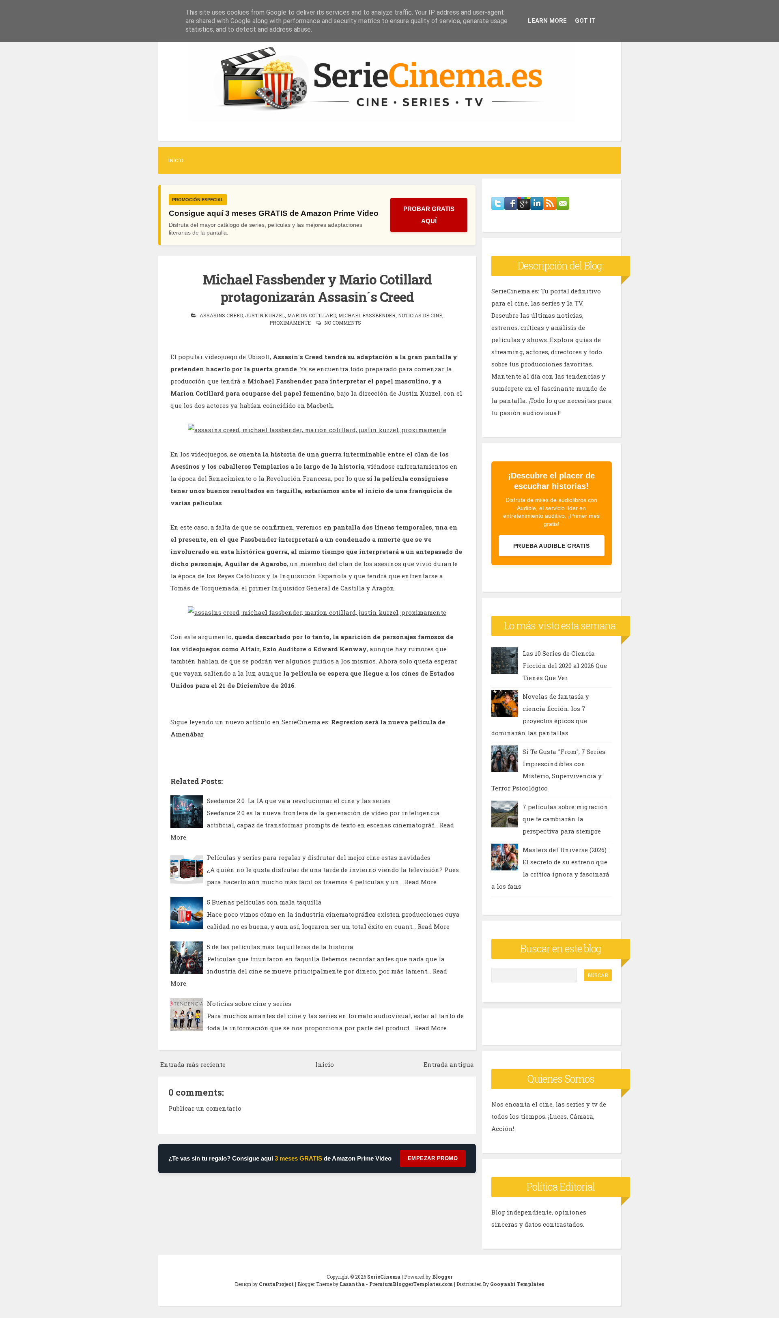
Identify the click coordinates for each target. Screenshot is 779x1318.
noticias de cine (420, 315)
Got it (585, 20)
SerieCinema (383, 1276)
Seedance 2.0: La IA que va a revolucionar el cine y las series (299, 801)
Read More (421, 882)
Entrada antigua (449, 1064)
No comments (342, 322)
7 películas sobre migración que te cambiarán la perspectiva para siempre (565, 819)
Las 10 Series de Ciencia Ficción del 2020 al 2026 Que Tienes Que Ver (565, 665)
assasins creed (221, 315)
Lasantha (352, 1284)
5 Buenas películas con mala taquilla (264, 902)
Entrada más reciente (193, 1064)
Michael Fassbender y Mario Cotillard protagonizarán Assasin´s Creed (317, 288)
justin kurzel (265, 315)
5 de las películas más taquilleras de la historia (280, 947)
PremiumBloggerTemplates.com (411, 1284)
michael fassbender (367, 315)
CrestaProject (276, 1284)
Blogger (442, 1276)
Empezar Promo (433, 1158)
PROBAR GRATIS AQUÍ (428, 214)
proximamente (290, 322)
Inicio (175, 160)
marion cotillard (311, 315)
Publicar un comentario (204, 1108)
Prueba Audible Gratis (551, 546)
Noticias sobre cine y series (249, 1003)
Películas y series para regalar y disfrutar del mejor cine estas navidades (318, 857)
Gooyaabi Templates (517, 1284)
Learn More (547, 20)
